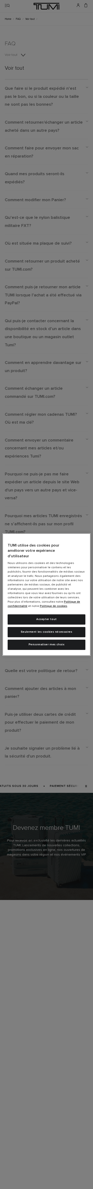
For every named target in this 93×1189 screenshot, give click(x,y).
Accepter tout (46, 619)
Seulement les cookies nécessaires (46, 632)
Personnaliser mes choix (47, 644)
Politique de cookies (53, 606)
